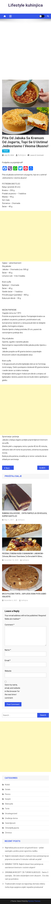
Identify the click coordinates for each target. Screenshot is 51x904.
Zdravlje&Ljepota (12, 828)
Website (8, 671)
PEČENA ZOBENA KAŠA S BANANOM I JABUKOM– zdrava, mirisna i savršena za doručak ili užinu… (23, 554)
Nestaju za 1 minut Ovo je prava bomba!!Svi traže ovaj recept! (10, 468)
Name (8, 650)
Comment (9, 625)
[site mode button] (41, 16)
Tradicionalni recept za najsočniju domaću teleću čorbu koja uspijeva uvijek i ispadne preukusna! (25, 885)
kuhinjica (22, 155)
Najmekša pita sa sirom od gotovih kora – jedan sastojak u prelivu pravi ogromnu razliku (24, 849)
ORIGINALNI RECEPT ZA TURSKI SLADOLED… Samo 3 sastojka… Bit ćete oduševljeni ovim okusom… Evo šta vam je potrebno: (27, 875)
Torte (7, 809)
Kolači (6, 151)
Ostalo (7, 789)
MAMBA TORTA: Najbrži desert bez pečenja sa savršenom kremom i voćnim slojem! (24, 866)
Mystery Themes (34, 901)
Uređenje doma (11, 818)
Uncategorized (11, 813)
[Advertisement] (25, 50)
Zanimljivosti (10, 823)
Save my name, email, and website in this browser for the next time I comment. (12, 691)
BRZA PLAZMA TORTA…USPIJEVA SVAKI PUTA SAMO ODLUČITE (24, 595)
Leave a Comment (37, 155)
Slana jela (9, 804)
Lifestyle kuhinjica (25, 5)
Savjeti (8, 799)
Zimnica (8, 833)
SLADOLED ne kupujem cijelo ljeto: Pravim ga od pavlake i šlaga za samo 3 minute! (44, 468)
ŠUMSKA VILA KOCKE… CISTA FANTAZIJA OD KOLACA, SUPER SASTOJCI (24, 514)
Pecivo (7, 794)
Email (8, 660)
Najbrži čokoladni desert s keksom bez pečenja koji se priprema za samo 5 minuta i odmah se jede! (27, 857)
